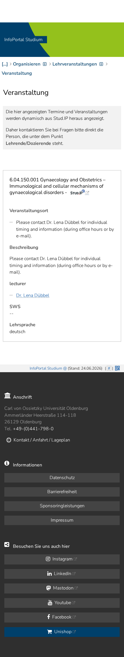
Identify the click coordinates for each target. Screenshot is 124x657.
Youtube (62, 603)
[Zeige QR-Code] (117, 368)
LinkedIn (62, 573)
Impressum (62, 520)
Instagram (62, 559)
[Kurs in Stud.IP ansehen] (79, 192)
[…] (5, 64)
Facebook (61, 617)
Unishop (62, 632)
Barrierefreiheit (62, 492)
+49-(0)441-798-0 (33, 429)
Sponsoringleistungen (62, 506)
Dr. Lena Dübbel (32, 295)
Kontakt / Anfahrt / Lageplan (42, 440)
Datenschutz (62, 477)
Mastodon (63, 588)
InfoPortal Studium (23, 39)
